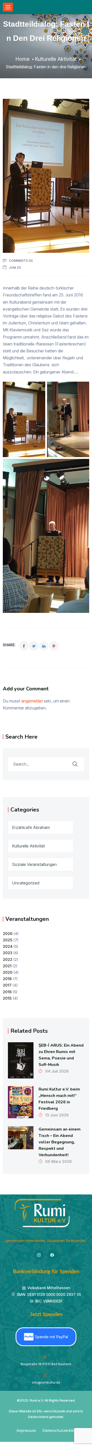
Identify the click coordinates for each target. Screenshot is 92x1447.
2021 (7, 965)
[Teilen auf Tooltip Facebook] (23, 645)
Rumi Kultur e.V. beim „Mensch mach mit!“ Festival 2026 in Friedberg (59, 1098)
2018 (7, 978)
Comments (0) (21, 261)
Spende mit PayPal (51, 1336)
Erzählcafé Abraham (31, 827)
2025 (8, 940)
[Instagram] (39, 1255)
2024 (8, 946)
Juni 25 (15, 267)
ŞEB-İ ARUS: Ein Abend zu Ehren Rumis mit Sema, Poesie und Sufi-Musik (61, 1055)
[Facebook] (52, 1255)
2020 (8, 972)
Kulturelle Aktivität (28, 845)
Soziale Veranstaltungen (34, 864)
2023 (7, 952)
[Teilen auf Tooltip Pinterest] (53, 645)
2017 (7, 985)
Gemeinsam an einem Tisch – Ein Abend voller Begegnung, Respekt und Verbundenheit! (59, 1142)
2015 (7, 998)
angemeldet (32, 700)
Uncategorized (25, 882)
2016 (7, 991)
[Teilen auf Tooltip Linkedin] (43, 645)
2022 (7, 959)
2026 (8, 933)
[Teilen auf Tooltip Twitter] (33, 645)
